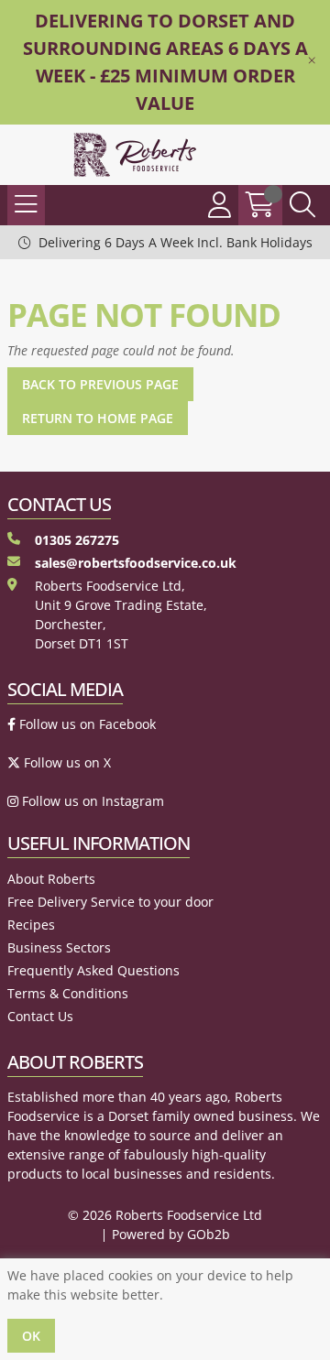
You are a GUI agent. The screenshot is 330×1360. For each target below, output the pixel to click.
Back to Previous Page (100, 384)
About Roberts (51, 878)
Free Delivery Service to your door (110, 901)
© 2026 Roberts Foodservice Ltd (165, 1215)
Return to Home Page (97, 418)
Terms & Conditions (67, 993)
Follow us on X (65, 762)
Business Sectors (59, 947)
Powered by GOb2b (171, 1234)
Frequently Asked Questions (93, 970)
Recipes (31, 924)
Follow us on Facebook (86, 724)
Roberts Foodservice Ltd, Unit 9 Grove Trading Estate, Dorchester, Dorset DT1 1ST (121, 614)
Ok (31, 1335)
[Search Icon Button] (302, 205)
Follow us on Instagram (91, 801)
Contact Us (40, 1016)
